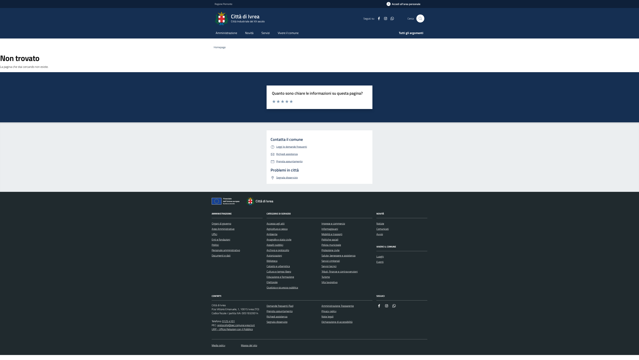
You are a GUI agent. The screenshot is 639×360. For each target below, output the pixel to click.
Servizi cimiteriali (330, 261)
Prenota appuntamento (280, 311)
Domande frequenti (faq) (280, 306)
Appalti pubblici (275, 245)
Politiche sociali (329, 240)
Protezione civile (330, 250)
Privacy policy (328, 311)
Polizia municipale (331, 245)
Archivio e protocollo (278, 250)
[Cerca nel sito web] (420, 18)
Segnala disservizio (277, 322)
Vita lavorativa (329, 282)
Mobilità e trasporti (331, 234)
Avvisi (379, 234)
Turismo (325, 277)
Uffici (214, 234)
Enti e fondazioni (221, 240)
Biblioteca (272, 261)
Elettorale (272, 282)
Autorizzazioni (274, 256)
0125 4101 (228, 321)
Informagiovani (329, 229)
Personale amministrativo (226, 250)
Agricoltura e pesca (277, 229)
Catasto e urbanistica (278, 266)
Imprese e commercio (333, 224)
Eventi (380, 262)
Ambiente (272, 234)
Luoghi (380, 256)
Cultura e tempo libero (279, 272)
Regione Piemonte (223, 4)
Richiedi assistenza (277, 316)
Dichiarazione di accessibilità (336, 322)
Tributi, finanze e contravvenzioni (339, 272)
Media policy (218, 345)
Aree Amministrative (223, 229)
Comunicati (382, 229)
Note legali (327, 316)
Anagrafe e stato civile (279, 240)
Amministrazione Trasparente (337, 306)
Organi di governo (221, 224)
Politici (215, 245)
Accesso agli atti (276, 224)
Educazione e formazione (280, 277)
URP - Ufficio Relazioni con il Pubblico (232, 329)
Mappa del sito (249, 345)
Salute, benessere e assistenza (338, 256)
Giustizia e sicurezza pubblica (282, 288)
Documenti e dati (221, 256)
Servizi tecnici (328, 266)
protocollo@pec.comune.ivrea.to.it (236, 325)
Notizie (380, 224)
